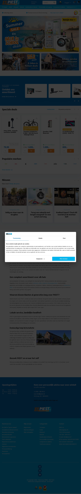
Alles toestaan (63, 258)
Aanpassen (39, 258)
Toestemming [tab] (16, 238)
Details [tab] (40, 238)
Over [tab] (64, 238)
